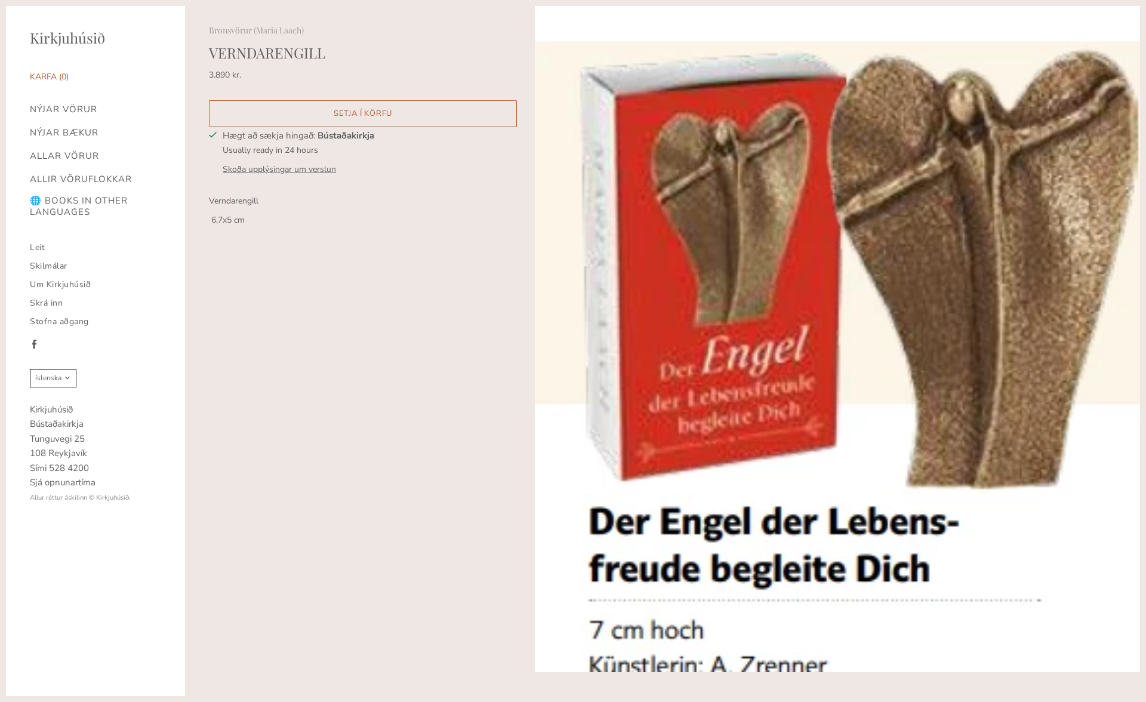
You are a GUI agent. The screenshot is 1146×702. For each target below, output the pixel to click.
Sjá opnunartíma (63, 482)
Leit (37, 247)
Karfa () (49, 76)
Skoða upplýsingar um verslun (279, 169)
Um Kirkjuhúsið (60, 284)
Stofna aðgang (59, 321)
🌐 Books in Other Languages (79, 206)
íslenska (48, 378)
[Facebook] (34, 344)
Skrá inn (46, 303)
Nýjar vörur (63, 109)
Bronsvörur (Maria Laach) (256, 30)
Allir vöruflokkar (81, 179)
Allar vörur (64, 156)
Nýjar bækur (64, 132)
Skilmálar (48, 266)
